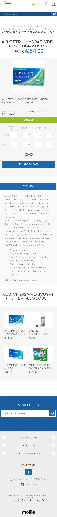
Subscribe (52, 413)
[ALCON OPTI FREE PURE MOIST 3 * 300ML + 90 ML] (41, 354)
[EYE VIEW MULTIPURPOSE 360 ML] (41, 320)
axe (46, 128)
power (23, 128)
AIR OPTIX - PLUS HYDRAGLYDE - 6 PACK (15, 334)
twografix (39, 500)
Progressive (27, 500)
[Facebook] (28, 472)
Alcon (32, 112)
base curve (12, 128)
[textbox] (25, 14)
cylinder (36, 128)
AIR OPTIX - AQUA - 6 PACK (15, 367)
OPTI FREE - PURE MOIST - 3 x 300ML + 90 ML (40, 368)
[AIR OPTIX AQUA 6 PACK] (16, 354)
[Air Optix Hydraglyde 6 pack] (16, 320)
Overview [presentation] (28, 186)
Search (54, 14)
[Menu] (33, 4)
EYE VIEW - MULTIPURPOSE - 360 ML (40, 334)
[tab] (28, 186)
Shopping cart (53, 4)
